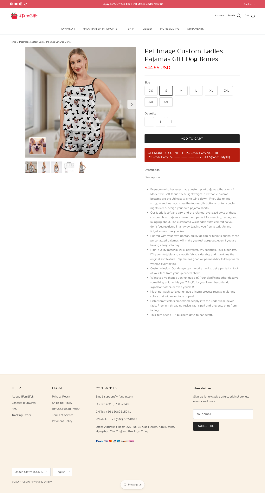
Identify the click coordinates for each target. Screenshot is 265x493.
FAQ (14, 409)
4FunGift (24, 481)
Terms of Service (62, 415)
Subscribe (206, 426)
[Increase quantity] (171, 121)
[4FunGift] (24, 15)
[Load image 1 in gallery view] (80, 102)
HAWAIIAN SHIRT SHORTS (100, 29)
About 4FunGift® (23, 397)
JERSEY (147, 29)
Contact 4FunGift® (24, 403)
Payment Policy (62, 421)
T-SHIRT (130, 29)
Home (13, 41)
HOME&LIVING (169, 29)
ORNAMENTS (195, 29)
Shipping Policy (62, 403)
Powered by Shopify (41, 481)
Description (152, 170)
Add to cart (192, 139)
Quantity (150, 113)
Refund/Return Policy (66, 409)
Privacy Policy (61, 397)
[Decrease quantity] (149, 121)
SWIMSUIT (68, 29)
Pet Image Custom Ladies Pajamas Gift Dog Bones (45, 41)
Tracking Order (21, 415)
